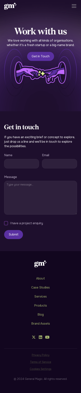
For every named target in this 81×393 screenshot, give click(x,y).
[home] (10, 6)
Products (40, 305)
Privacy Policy (40, 355)
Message (10, 177)
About (40, 278)
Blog (40, 315)
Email (45, 155)
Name (8, 155)
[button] (73, 6)
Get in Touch (41, 56)
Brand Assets (40, 324)
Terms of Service (40, 362)
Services (40, 296)
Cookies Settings (40, 369)
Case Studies (40, 287)
